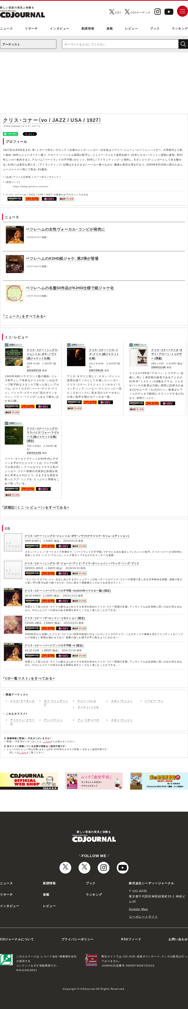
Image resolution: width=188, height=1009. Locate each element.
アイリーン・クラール (22, 721)
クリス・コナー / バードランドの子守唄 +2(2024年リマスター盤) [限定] (68, 590)
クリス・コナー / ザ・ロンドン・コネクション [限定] (55, 618)
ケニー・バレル (86, 701)
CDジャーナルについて (17, 939)
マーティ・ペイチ (88, 707)
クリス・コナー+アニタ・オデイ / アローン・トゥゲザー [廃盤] (167, 354)
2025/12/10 (70, 595)
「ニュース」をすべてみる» (24, 316)
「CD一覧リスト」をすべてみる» (29, 678)
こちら (46, 741)
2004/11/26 (158, 367)
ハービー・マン (154, 701)
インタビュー (59, 28)
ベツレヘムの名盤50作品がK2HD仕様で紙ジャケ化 (70, 287)
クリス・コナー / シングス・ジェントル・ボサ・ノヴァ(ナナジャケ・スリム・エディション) (77, 535)
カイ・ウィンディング (56, 702)
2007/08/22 (96, 370)
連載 (109, 28)
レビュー (131, 28)
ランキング (180, 28)
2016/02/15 (34, 370)
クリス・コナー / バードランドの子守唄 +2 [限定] (54, 645)
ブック (155, 28)
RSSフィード (131, 939)
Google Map (138, 909)
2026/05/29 (70, 540)
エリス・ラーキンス (22, 701)
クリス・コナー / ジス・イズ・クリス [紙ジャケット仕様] (104, 354)
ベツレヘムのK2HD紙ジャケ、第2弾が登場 (62, 258)
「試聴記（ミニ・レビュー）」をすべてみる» (35, 507)
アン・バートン (53, 720)
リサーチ (31, 28)
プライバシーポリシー (78, 939)
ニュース (6, 28)
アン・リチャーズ (88, 720)
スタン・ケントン (122, 701)
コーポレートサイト (143, 916)
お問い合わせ (178, 939)
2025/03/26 (71, 623)
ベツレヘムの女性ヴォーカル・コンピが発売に (65, 229)
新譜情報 (88, 28)
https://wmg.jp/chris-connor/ (30, 186)
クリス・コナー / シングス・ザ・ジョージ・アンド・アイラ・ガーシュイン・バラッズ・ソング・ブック (82, 563)
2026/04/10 (73, 568)
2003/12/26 (34, 452)
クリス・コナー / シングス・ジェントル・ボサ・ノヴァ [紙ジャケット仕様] (43, 354)
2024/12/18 (69, 650)
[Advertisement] (94, 85)
